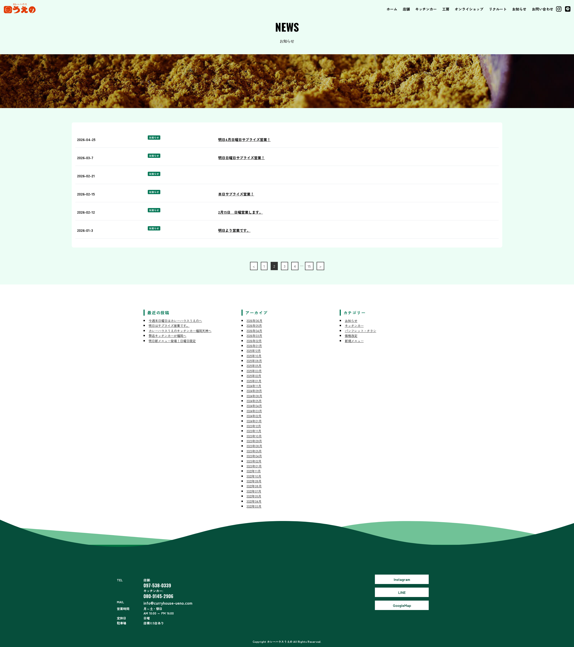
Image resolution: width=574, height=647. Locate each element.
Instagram (402, 579)
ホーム (392, 9)
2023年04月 (254, 456)
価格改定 (351, 335)
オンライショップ (469, 9)
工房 (445, 9)
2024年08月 (254, 396)
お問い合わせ (542, 9)
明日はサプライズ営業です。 (169, 325)
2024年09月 (254, 391)
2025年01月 (254, 381)
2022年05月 (254, 496)
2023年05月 (254, 451)
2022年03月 (254, 506)
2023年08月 (254, 446)
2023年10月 (254, 436)
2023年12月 (254, 426)
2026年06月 (254, 320)
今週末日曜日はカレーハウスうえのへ (175, 320)
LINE (402, 592)
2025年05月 (254, 365)
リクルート (498, 9)
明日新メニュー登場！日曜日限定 (172, 341)
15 (309, 266)
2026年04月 (254, 330)
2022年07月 (254, 491)
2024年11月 (254, 386)
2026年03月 (254, 335)
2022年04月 (254, 501)
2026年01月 (254, 345)
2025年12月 (254, 350)
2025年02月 (254, 375)
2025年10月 (254, 356)
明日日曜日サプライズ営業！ (241, 157)
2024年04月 (254, 406)
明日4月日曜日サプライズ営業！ (244, 139)
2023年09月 (254, 441)
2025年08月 (254, 360)
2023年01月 (254, 466)
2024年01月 (254, 421)
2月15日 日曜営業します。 (240, 212)
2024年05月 (254, 401)
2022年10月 (254, 476)
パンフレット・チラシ (360, 330)
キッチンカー (426, 9)
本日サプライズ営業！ (236, 194)
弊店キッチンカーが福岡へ (167, 335)
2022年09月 (254, 481)
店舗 (406, 9)
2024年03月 (254, 411)
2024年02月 (254, 416)
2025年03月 (254, 371)
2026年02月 (254, 341)
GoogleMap (402, 605)
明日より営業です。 (234, 230)
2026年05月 (254, 325)
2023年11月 (254, 431)
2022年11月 (254, 471)
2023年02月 (254, 461)
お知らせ (519, 9)
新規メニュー (354, 341)
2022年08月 (254, 486)
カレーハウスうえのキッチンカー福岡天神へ (180, 330)
